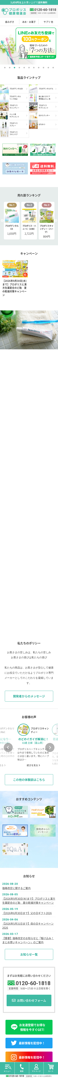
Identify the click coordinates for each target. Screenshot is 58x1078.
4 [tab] (19, 67)
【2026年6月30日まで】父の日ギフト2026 (27, 913)
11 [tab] (53, 67)
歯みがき (9, 21)
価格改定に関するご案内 (16, 888)
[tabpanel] (29, 45)
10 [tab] (48, 67)
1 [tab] (4, 67)
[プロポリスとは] (43, 812)
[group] (29, 745)
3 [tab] (14, 67)
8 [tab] (38, 67)
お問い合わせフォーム (31, 1000)
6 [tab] (29, 67)
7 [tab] (33, 67)
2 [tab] (9, 67)
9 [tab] (43, 67)
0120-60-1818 (45, 9)
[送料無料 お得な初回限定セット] (43, 168)
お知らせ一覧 (29, 954)
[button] (8, 747)
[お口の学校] (15, 812)
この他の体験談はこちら (29, 779)
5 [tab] (24, 67)
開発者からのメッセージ (29, 696)
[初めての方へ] (15, 150)
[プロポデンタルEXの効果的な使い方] (15, 168)
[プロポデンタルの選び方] (43, 150)
